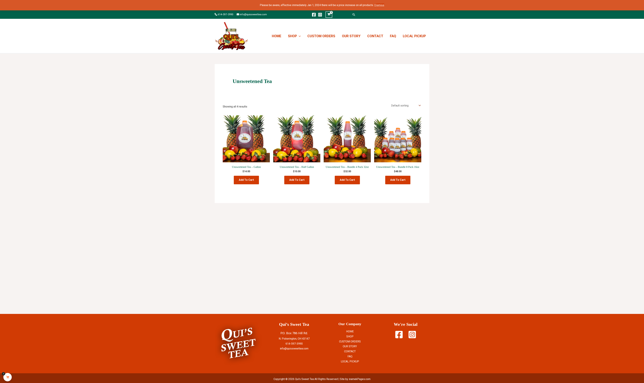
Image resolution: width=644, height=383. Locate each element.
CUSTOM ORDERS (321, 36)
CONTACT (375, 36)
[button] (353, 15)
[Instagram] (320, 15)
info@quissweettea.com (253, 14)
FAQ (393, 36)
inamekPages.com (359, 379)
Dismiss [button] (379, 5)
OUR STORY (351, 36)
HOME (276, 36)
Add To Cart (246, 179)
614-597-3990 (225, 14)
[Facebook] (314, 15)
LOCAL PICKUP (414, 36)
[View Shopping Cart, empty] (329, 14)
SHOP (292, 36)
